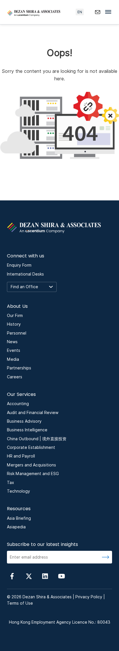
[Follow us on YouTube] (61, 575)
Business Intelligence (27, 430)
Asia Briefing (19, 518)
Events (13, 350)
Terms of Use (20, 603)
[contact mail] (98, 12)
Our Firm (15, 315)
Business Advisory (24, 421)
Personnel (16, 333)
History (14, 324)
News (12, 341)
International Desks (25, 274)
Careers (14, 377)
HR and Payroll (21, 456)
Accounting (18, 403)
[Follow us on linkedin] (45, 575)
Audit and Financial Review (32, 412)
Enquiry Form (19, 265)
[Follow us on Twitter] (28, 575)
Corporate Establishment (31, 447)
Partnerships (19, 368)
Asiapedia (16, 527)
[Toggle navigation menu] (109, 11)
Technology (18, 491)
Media (13, 359)
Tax (10, 482)
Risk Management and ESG (33, 473)
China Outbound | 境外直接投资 (36, 438)
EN (79, 12)
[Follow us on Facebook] (12, 575)
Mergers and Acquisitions (31, 465)
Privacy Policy (88, 597)
